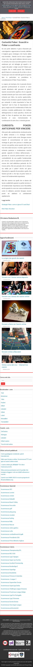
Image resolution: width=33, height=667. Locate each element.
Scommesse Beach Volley (9, 502)
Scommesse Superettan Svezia (11, 582)
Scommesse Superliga (8, 569)
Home (3, 17)
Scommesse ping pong (8, 512)
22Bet (3, 412)
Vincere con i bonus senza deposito (15, 277)
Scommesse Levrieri (7, 492)
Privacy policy (21, 11)
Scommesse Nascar (7, 524)
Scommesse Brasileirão (8, 573)
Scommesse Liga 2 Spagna (9, 557)
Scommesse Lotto (7, 531)
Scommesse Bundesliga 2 (9, 566)
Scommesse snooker (8, 515)
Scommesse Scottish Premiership (12, 563)
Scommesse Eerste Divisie (9, 602)
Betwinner (4, 396)
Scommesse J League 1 (8, 579)
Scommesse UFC (6, 489)
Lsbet (3, 415)
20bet (3, 406)
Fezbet (3, 402)
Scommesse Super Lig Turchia (11, 560)
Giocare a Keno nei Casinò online (14, 324)
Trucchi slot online (7, 444)
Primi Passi (8, 17)
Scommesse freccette (8, 505)
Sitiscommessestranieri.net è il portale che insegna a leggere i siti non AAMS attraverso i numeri (15, 472)
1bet (2, 393)
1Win (2, 399)
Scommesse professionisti (9, 608)
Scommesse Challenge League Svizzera (14, 589)
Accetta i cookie (12, 11)
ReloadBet (4, 418)
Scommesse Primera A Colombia (11, 576)
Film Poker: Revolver (8, 209)
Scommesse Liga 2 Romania (10, 598)
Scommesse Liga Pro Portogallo (11, 595)
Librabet (3, 409)
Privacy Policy (28, 665)
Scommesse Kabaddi (8, 499)
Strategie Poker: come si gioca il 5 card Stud (16, 204)
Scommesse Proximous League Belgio (13, 592)
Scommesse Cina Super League (11, 605)
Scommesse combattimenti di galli (12, 534)
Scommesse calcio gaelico (9, 528)
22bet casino (5, 441)
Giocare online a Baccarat (11, 352)
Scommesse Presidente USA (10, 537)
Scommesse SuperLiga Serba (10, 585)
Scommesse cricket (7, 496)
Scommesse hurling (7, 518)
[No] (31, 7)
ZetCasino (4, 431)
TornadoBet (4, 422)
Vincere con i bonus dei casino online (15, 296)
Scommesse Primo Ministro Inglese (12, 541)
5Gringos (4, 434)
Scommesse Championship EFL (11, 550)
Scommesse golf (6, 508)
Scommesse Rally (6, 521)
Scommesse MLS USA (8, 553)
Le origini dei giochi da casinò (13, 258)
